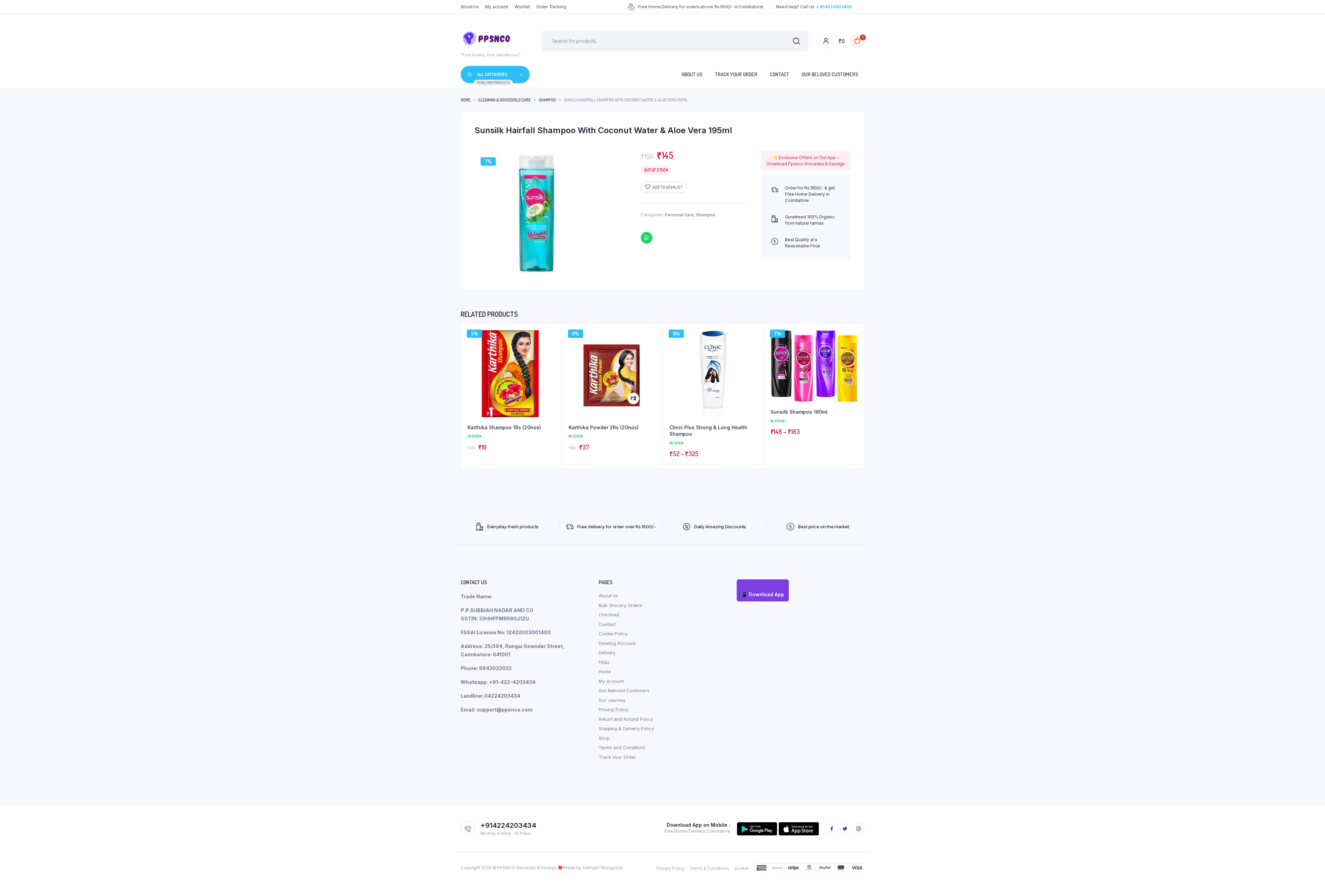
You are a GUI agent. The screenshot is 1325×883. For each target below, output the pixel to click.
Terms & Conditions (709, 868)
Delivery (607, 652)
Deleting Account (617, 643)
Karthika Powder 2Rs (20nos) (604, 427)
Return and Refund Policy (626, 719)
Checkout (609, 614)
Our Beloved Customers (830, 74)
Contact (779, 74)
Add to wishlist (667, 187)
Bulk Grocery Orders (620, 605)
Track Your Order (736, 74)
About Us (470, 6)
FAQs (604, 662)
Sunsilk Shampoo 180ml (799, 412)
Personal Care (679, 214)
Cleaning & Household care (504, 99)
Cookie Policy (613, 633)
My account (496, 6)
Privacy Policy (613, 709)
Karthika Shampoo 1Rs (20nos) (504, 427)
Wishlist (522, 6)
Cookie (741, 868)
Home (465, 99)
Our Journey (612, 700)
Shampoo (547, 99)
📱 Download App (763, 594)
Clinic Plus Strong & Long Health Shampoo (708, 430)
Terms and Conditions (622, 747)
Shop (604, 738)
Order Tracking (551, 6)
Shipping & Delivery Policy (626, 728)
